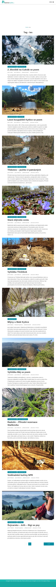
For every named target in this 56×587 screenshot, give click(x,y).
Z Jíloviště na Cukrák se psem (23, 69)
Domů (26, 27)
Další (49, 544)
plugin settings (46, 581)
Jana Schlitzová (17, 72)
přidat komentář (25, 72)
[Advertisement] (28, 15)
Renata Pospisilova (19, 324)
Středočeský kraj (21, 66)
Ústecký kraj (20, 116)
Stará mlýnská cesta (18, 220)
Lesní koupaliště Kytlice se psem (25, 120)
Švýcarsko (20, 522)
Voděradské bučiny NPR (20, 475)
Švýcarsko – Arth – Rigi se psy (24, 525)
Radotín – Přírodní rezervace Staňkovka (22, 423)
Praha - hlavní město (22, 419)
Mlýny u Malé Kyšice (18, 322)
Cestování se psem (12, 66)
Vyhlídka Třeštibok (17, 272)
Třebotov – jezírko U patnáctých (24, 170)
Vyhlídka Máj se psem (19, 372)
